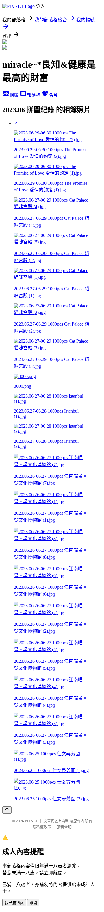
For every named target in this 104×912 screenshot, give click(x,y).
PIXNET (31, 821)
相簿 (14, 95)
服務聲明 (64, 827)
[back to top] (7, 810)
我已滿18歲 (14, 903)
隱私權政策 (41, 827)
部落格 (34, 95)
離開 (33, 903)
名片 (53, 95)
